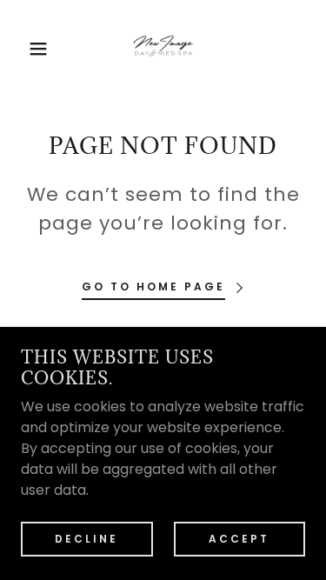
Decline (86, 537)
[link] (163, 48)
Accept (239, 537)
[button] (25, 48)
